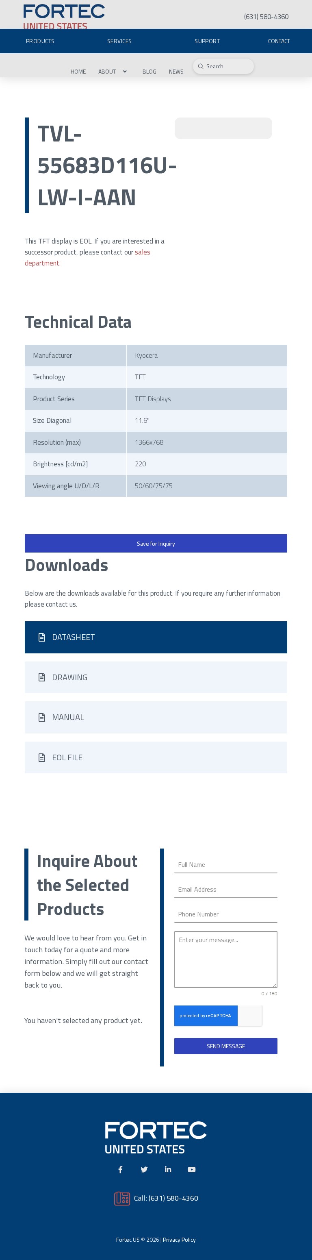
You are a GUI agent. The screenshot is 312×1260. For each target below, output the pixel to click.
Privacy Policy (179, 1239)
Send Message (226, 1046)
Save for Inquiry (156, 543)
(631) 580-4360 (173, 1197)
